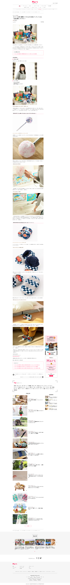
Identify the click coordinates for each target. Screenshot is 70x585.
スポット (30, 5)
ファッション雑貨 (29, 387)
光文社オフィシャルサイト (42, 571)
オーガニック (52, 388)
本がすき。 (41, 578)
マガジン (44, 7)
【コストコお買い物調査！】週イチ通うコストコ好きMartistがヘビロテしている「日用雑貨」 (26, 366)
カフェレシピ (16, 387)
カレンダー (15, 388)
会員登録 (33, 571)
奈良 (50, 387)
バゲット (23, 388)
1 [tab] (34, 551)
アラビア (44, 387)
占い (40, 7)
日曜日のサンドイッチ (29, 388)
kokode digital (35, 580)
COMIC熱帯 (29, 578)
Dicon (33, 385)
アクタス (48, 387)
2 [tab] (35, 551)
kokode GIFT (39, 580)
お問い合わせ (29, 571)
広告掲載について (36, 571)
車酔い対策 (20, 387)
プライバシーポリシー (48, 571)
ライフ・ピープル (43, 5)
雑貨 (19, 5)
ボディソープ (26, 385)
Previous (13, 542)
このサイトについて (17, 571)
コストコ (14, 22)
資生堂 (15, 385)
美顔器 (53, 387)
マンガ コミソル (37, 578)
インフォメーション (25, 571)
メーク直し (34, 387)
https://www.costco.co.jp (16, 356)
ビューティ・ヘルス (36, 5)
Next (56, 542)
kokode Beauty (34, 579)
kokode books (30, 580)
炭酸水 (44, 388)
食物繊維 (30, 385)
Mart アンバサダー (26, 7)
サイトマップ (53, 571)
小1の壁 (38, 387)
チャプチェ (24, 387)
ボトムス (48, 388)
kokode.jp (31, 579)
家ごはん (41, 387)
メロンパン (46, 385)
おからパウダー (19, 385)
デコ (35, 385)
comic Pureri (33, 578)
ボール (51, 385)
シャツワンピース (37, 388)
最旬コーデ (19, 388)
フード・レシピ (25, 5)
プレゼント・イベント (34, 7)
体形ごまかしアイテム (41, 385)
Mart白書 (21, 568)
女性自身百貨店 (38, 579)
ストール (41, 388)
